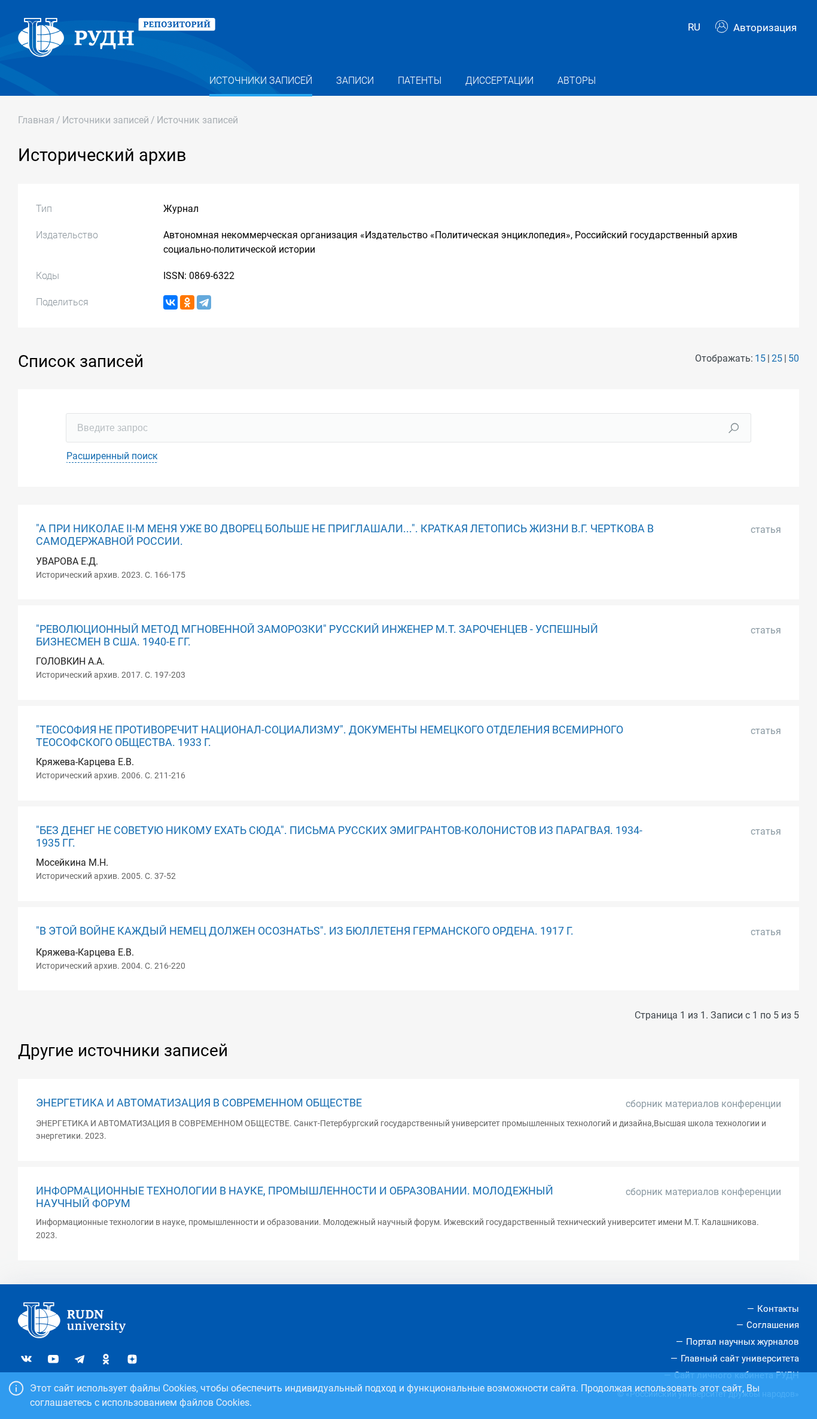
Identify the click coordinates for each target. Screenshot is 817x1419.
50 (793, 358)
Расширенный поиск (112, 456)
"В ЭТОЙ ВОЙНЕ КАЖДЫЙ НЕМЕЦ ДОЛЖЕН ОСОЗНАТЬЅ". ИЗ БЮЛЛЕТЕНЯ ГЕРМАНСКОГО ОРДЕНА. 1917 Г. (305, 931)
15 (760, 358)
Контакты (778, 1308)
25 (777, 358)
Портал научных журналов (742, 1341)
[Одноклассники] (187, 302)
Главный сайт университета (740, 1358)
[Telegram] (204, 302)
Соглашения (772, 1325)
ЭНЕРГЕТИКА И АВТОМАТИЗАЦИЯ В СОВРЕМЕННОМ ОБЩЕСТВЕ (199, 1103)
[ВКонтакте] (170, 302)
